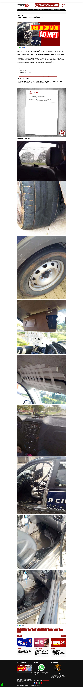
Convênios (24, 9)
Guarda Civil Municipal (38, 628)
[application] (24, 668)
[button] (2, 684)
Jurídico (48, 9)
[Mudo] (29, 672)
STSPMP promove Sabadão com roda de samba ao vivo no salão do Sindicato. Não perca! (24, 651)
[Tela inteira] (31, 672)
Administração (20, 628)
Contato (20, 9)
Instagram (64, 1)
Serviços (58, 9)
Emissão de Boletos (38, 9)
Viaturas (19, 631)
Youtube (65, 1)
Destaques (36, 648)
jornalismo (57, 628)
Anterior (20, 635)
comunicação (27, 628)
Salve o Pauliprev (53, 9)
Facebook (62, 1)
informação (45, 628)
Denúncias (29, 9)
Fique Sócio (44, 9)
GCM (32, 628)
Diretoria (33, 9)
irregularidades (51, 628)
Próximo (63, 635)
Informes (19, 648)
